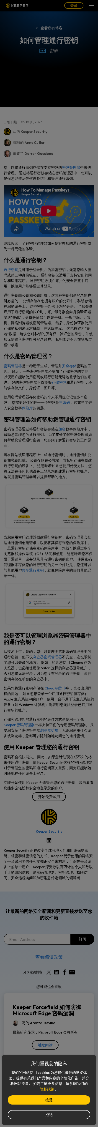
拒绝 (49, 1114)
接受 (49, 1100)
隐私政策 (47, 1089)
